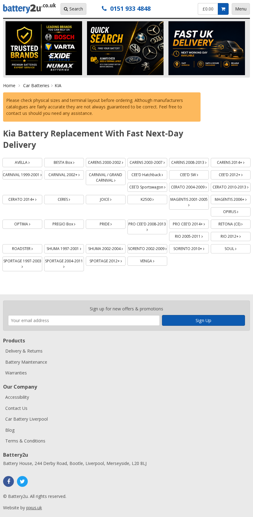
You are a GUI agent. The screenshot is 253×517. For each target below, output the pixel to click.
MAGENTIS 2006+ (233, 198)
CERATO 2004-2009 (190, 186)
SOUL (238, 247)
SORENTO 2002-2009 (147, 247)
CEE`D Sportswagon (148, 186)
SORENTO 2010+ (191, 247)
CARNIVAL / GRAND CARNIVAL (107, 176)
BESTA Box (69, 161)
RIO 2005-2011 (192, 235)
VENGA (153, 260)
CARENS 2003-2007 (148, 161)
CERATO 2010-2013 (232, 186)
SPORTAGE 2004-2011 (64, 260)
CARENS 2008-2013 (190, 161)
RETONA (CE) (234, 223)
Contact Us (16, 408)
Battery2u (29, 8)
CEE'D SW (194, 173)
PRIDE (113, 223)
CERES (71, 198)
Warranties (16, 373)
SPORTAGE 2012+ (107, 260)
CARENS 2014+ (234, 161)
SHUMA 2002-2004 (107, 247)
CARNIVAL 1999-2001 (22, 173)
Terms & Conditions (25, 441)
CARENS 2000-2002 (107, 161)
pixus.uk (34, 508)
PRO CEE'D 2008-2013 (147, 223)
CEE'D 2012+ (235, 173)
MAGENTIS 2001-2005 (189, 198)
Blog (10, 430)
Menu (241, 9)
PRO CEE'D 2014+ (191, 223)
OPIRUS (237, 210)
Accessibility (17, 397)
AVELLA (28, 161)
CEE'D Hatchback (149, 173)
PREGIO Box (68, 223)
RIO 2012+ (236, 235)
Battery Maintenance (26, 362)
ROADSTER (27, 247)
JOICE (113, 198)
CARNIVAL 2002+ (66, 173)
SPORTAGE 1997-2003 (22, 260)
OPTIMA (28, 223)
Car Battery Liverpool (26, 419)
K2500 (154, 198)
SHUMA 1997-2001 (65, 247)
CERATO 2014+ (25, 198)
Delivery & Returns (24, 351)
